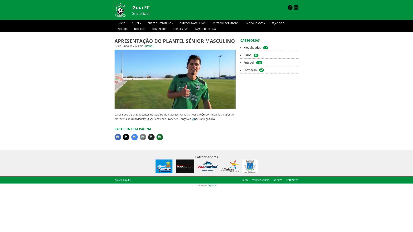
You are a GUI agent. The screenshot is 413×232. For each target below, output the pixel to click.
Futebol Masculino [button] (192, 23)
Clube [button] (136, 23)
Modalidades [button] (254, 23)
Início (121, 23)
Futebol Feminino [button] (159, 23)
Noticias (277, 180)
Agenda (122, 28)
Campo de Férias (205, 28)
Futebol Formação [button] (225, 23)
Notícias (139, 28)
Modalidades (255, 47)
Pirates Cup (180, 28)
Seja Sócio (278, 23)
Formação (253, 70)
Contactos (159, 28)
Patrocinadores (261, 180)
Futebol (148, 46)
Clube (250, 55)
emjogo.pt (211, 185)
